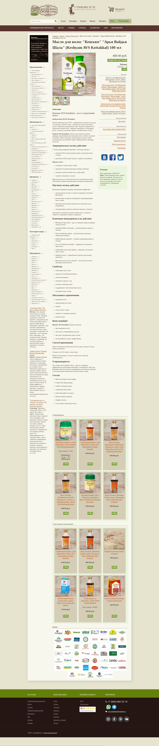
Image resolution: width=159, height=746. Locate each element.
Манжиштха (35, 303)
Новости (56, 710)
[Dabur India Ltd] (76, 649)
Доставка (73, 21)
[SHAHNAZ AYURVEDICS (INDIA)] (104, 663)
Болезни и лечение (60, 720)
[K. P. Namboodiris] (85, 642)
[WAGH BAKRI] (95, 670)
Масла (61, 28)
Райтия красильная (119, 144)
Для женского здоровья (38, 78)
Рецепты (56, 717)
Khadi (33, 137)
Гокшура (34, 272)
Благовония (117, 28)
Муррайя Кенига (120, 141)
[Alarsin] (113, 642)
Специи (71, 28)
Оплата (83, 21)
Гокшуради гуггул (36, 227)
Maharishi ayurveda (37, 170)
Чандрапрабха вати (37, 215)
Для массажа (35, 109)
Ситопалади (35, 221)
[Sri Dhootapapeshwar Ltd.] (95, 635)
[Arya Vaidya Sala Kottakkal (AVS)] (58, 635)
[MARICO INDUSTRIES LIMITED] (76, 642)
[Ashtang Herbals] (76, 656)
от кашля (34, 95)
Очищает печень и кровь (38, 94)
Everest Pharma (35, 156)
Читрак (33, 295)
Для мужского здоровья (38, 117)
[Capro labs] (67, 663)
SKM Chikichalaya (36, 172)
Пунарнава (34, 289)
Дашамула (34, 188)
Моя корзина (120, 9)
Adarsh (33, 135)
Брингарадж (121, 137)
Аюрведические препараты (42, 28)
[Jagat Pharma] (104, 642)
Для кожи (34, 76)
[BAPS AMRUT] (58, 656)
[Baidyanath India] (67, 642)
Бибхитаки (34, 284)
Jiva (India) (34, 168)
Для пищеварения (36, 74)
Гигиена (82, 28)
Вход (112, 21)
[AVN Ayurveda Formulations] (58, 663)
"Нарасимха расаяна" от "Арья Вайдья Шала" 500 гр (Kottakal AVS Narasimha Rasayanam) (66, 445)
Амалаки (34, 197)
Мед (33, 287)
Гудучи (34, 193)
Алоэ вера (34, 223)
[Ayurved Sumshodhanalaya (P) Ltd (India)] (85, 670)
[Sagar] (90, 677)
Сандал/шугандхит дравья (38, 280)
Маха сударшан (36, 219)
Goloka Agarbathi (36, 162)
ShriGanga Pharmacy (37, 154)
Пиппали (34, 258)
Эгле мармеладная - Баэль (38, 299)
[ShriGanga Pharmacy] (122, 656)
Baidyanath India (36, 158)
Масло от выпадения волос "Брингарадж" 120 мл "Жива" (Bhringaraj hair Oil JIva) (115, 79)
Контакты (102, 21)
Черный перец (35, 268)
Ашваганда (35, 182)
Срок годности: (64, 451)
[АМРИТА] (104, 656)
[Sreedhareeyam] (108, 677)
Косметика (95, 28)
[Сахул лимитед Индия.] (122, 642)
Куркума (34, 203)
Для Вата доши (35, 97)
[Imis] (76, 663)
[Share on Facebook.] (112, 160)
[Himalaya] (122, 649)
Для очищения (35, 80)
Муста (33, 285)
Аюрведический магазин (50, 733)
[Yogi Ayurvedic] (67, 670)
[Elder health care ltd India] (58, 649)
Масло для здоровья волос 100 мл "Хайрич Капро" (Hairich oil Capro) (113, 112)
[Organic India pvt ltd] (58, 642)
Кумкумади (35, 213)
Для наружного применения (39, 101)
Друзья (92, 21)
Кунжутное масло (36, 282)
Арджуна (34, 209)
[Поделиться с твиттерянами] (121, 160)
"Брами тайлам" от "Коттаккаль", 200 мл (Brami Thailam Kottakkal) (90, 601)
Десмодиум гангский (37, 297)
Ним (33, 191)
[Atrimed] (85, 656)
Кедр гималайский (36, 291)
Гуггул (33, 276)
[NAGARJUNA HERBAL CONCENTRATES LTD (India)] (113, 635)
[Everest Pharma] (76, 635)
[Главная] (44, 10)
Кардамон (34, 266)
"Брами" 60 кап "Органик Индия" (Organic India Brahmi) (38, 353)
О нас (63, 21)
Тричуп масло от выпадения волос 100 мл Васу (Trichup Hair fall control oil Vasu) (113, 106)
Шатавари (34, 186)
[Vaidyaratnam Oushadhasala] (95, 649)
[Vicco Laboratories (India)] (95, 642)
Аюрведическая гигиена (35, 710)
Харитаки (34, 256)
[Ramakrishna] (99, 677)
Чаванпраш (35, 205)
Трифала (34, 180)
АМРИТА (34, 160)
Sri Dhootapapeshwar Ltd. (38, 150)
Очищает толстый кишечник (39, 111)
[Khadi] (85, 649)
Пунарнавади (35, 195)
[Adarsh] (67, 656)
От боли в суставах (37, 92)
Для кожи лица (35, 107)
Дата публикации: (106, 173)
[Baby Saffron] (58, 670)
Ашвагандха (35, 278)
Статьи (56, 714)
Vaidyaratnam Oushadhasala (39, 152)
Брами (33, 184)
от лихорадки (35, 105)
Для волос (122, 121)
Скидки (30, 720)
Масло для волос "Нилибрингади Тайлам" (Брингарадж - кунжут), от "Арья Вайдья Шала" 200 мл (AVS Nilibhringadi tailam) (113, 88)
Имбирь (34, 260)
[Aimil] (122, 670)
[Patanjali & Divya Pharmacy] (95, 656)
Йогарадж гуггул (36, 201)
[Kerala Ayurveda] (81, 677)
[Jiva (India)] (113, 656)
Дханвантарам (35, 189)
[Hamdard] (85, 663)
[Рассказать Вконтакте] (104, 160)
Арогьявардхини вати (37, 217)
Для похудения (35, 99)
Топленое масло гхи (37, 293)
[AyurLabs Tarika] (67, 649)
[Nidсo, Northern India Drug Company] (85, 635)
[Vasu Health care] (76, 670)
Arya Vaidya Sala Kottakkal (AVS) (114, 129)
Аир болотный (35, 274)
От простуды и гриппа (37, 88)
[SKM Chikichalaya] (113, 670)
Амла (33, 199)
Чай (105, 28)
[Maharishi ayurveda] (72, 677)
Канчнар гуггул (36, 211)
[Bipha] (104, 670)
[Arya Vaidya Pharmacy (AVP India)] (67, 635)
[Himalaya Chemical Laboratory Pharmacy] (122, 663)
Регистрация (124, 21)
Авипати (34, 207)
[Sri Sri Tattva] (104, 635)
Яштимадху (121, 148)
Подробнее (34, 59)
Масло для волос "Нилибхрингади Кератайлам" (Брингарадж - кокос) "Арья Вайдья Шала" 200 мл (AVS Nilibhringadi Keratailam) (113, 97)
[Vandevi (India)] (113, 649)
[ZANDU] (113, 663)
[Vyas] (95, 663)
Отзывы (30, 723)
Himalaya (34, 129)
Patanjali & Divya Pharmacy (39, 164)
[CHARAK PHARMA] (104, 649)
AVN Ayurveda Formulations (39, 146)
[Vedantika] (122, 635)
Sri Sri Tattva (35, 166)
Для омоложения (36, 86)
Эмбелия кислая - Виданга (38, 301)
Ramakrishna (35, 148)
